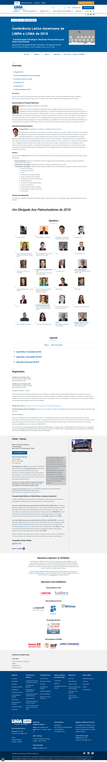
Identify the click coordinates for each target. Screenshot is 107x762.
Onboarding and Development (30, 690)
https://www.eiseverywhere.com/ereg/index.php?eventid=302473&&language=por (42, 405)
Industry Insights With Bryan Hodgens (74, 687)
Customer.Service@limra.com (19, 733)
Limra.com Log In (88, 7)
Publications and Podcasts (72, 692)
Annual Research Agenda (16, 696)
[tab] (53, 351)
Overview (26, 54)
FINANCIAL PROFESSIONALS (27, 3)
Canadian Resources (17, 692)
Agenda (47, 54)
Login (86, 735)
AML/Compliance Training (86, 2)
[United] (18, 548)
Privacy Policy (21, 753)
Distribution (15, 689)
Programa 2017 (19, 86)
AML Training (37, 736)
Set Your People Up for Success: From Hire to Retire (32, 707)
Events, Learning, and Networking (59, 676)
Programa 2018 (19, 72)
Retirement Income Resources (45, 697)
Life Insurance (44, 678)
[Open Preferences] (3, 759)
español (21, 20)
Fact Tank (71, 678)
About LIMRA (87, 675)
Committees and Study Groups (60, 687)
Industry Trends (72, 684)
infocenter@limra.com (42, 727)
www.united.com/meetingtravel (20, 512)
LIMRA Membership (88, 678)
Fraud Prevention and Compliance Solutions (32, 681)
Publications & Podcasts (44, 687)
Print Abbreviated (57, 345)
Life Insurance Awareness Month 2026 (73, 697)
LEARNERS (43, 3)
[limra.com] (19, 8)
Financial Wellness (45, 694)
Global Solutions (30, 698)
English (14, 20)
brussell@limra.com (59, 731)
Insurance (14, 678)
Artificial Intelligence (45, 691)
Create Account (77, 7)
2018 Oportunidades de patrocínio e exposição (27, 75)
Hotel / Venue (67, 54)
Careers (85, 687)
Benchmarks (15, 699)
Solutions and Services (30, 676)
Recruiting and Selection (30, 686)
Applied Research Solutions (16, 703)
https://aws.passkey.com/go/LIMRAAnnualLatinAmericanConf (26, 492)
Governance (86, 684)
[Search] (64, 8)
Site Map (14, 753)
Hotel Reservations (19, 452)
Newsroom (71, 675)
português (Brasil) (30, 20)
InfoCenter (15, 709)
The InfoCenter (87, 689)
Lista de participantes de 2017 (23, 89)
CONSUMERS (37, 3)
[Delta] (16, 543)
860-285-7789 (19, 731)
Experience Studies (17, 707)
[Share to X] (85, 14)
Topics (68, 7)
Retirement (15, 681)
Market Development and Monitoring (31, 695)
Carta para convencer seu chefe (23, 79)
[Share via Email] (93, 14)
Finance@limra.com (41, 748)
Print (47, 345)
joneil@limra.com (16, 668)
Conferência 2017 (19, 82)
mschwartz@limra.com (44, 575)
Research (14, 675)
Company (85, 681)
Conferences (57, 681)
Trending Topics (45, 675)
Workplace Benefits (17, 687)
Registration (57, 54)
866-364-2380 (42, 741)
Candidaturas (32, 573)
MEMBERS (17, 3)
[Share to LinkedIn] (90, 14)
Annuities (14, 684)
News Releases (72, 681)
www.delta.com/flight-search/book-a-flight (23, 526)
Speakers (36, 54)
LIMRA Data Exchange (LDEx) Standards (32, 702)
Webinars (56, 683)
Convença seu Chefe (50, 409)
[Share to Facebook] (88, 14)
